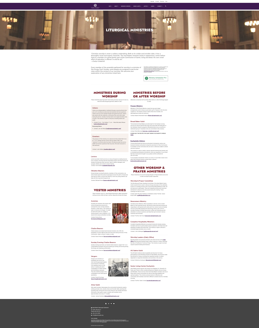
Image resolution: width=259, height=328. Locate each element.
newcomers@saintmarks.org (153, 216)
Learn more (104, 321)
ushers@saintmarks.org (100, 124)
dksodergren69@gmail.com (153, 260)
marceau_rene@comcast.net (151, 131)
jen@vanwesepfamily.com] (114, 128)
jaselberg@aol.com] (109, 149)
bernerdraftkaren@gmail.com (112, 236)
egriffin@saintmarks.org (143, 195)
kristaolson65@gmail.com (98, 219)
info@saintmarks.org (97, 315)
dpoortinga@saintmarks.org (149, 71)
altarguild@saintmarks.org (112, 296)
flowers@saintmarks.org (154, 115)
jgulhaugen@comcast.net (151, 231)
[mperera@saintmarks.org (110, 180)
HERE (132, 135)
